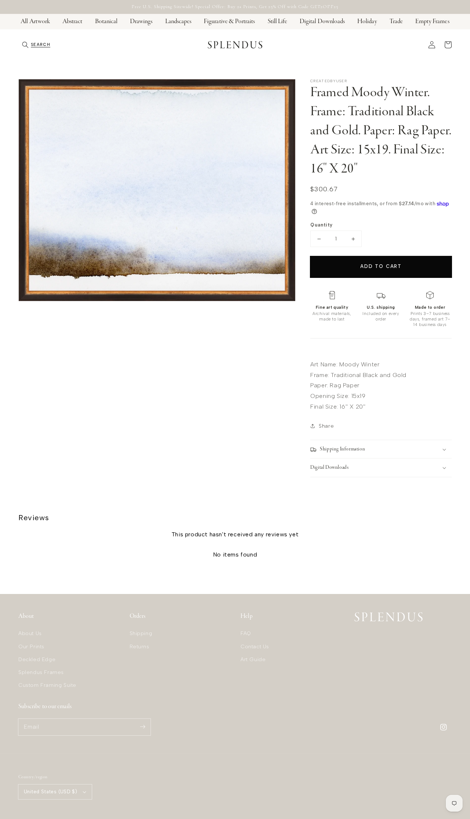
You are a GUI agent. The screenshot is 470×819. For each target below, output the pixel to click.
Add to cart (381, 266)
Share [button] (326, 426)
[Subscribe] (142, 727)
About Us (30, 633)
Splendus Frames (41, 672)
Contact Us (255, 647)
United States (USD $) (50, 791)
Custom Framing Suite (47, 685)
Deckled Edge (36, 659)
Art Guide (253, 659)
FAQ (246, 633)
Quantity (321, 225)
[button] (36, 45)
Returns (139, 647)
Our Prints (31, 647)
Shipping (141, 633)
